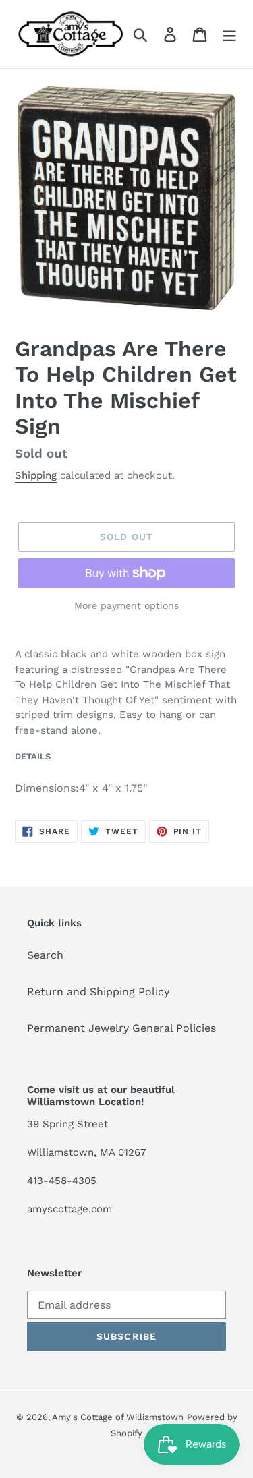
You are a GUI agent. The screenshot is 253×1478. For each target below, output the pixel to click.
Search (45, 955)
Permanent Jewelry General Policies (121, 1028)
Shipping (36, 475)
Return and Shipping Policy (98, 991)
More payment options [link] (126, 605)
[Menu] (229, 34)
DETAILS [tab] (33, 756)
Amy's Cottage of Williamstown (118, 1417)
